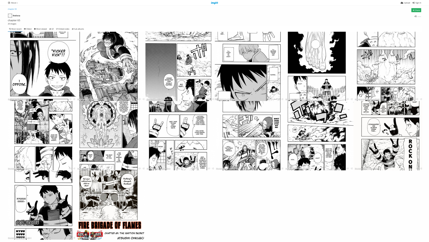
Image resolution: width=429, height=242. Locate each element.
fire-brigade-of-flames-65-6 (158, 169)
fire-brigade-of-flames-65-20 (20, 99)
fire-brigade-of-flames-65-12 (297, 99)
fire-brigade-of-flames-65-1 (19, 238)
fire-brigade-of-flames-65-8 (89, 169)
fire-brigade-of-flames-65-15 (159, 99)
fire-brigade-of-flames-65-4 (297, 169)
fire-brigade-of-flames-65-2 (89, 238)
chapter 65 (12, 9)
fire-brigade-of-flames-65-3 (366, 169)
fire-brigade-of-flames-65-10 (367, 99)
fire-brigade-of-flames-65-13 (228, 99)
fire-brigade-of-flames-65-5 (227, 169)
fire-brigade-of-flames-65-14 (89, 99)
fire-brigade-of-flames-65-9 (19, 169)
